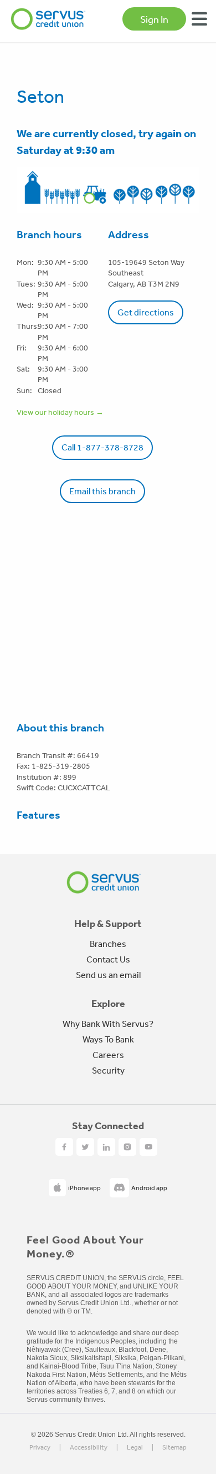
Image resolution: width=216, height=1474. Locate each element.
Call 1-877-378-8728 (102, 447)
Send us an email (108, 974)
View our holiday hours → (60, 412)
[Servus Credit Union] (48, 18)
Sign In (154, 19)
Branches (108, 943)
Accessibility (88, 1447)
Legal (135, 1447)
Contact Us (108, 959)
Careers (108, 1054)
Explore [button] (108, 1003)
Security (108, 1070)
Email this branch (102, 491)
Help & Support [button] (108, 923)
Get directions (145, 312)
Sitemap (174, 1447)
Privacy (39, 1447)
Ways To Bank (108, 1039)
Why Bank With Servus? (108, 1023)
